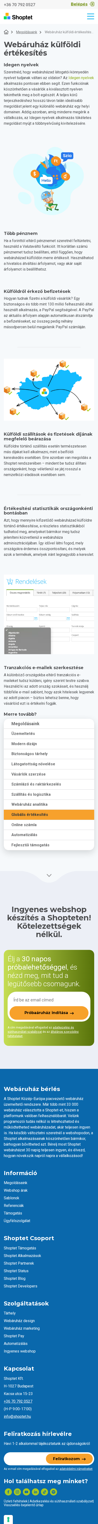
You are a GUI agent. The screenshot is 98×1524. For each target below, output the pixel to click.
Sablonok (11, 1198)
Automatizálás (24, 835)
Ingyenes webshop (20, 1351)
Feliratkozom (66, 1459)
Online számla (24, 825)
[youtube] (26, 1491)
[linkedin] (35, 1491)
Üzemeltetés (23, 733)
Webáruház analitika (29, 804)
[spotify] (53, 1491)
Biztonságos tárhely (29, 754)
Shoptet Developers (20, 1286)
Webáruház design (19, 1321)
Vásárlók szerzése (28, 774)
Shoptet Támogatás (20, 1248)
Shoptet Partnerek (19, 1263)
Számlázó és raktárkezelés (36, 784)
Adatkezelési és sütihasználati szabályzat (61, 1501)
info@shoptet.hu (17, 1416)
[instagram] (17, 1491)
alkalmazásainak (31, 1138)
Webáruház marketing (22, 1328)
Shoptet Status (16, 1271)
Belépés (79, 4)
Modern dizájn (24, 744)
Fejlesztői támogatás (30, 845)
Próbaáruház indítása (46, 1012)
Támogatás (13, 1213)
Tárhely (10, 1313)
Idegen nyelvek (81, 78)
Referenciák (14, 1205)
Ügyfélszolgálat (17, 1221)
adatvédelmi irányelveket (76, 1469)
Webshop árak (16, 1190)
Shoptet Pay (14, 1336)
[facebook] (8, 1491)
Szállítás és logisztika (31, 794)
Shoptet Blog (14, 1278)
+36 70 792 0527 (19, 4)
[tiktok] (44, 1491)
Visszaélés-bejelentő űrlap (24, 1505)
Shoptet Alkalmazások (22, 1255)
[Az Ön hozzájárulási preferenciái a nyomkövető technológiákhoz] (8, 1519)
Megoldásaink (26, 32)
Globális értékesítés (29, 814)
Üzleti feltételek (16, 1501)
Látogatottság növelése (33, 764)
